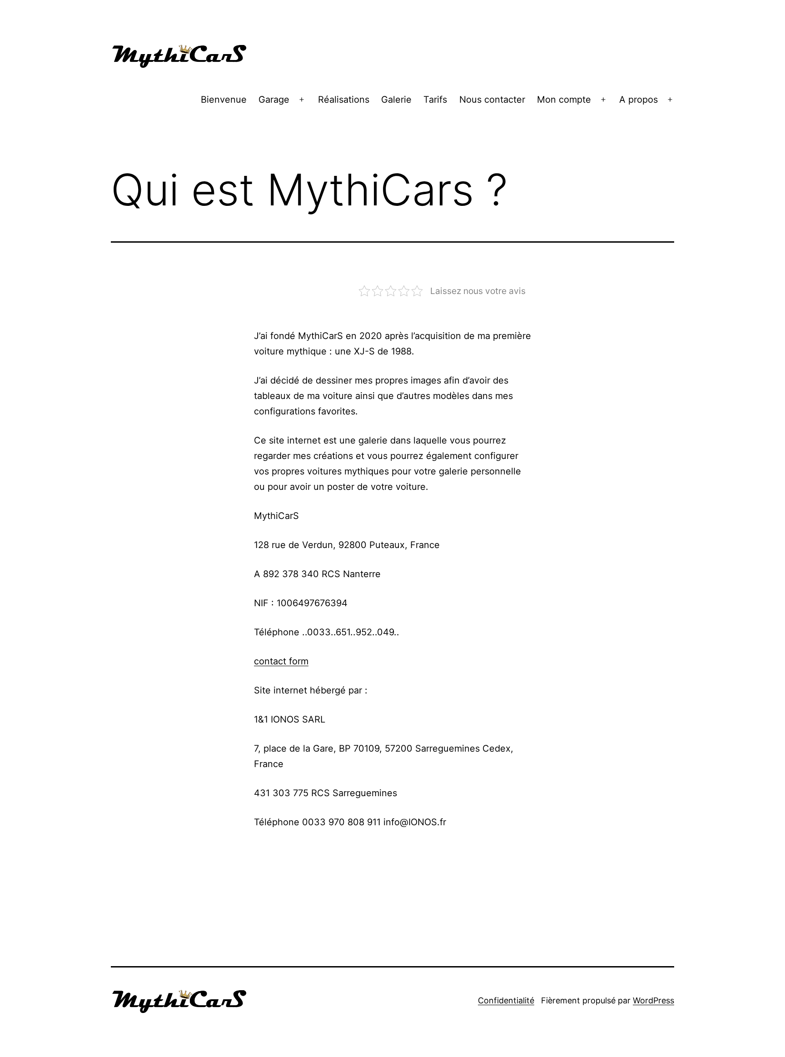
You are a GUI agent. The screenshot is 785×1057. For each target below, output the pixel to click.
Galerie (396, 99)
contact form (281, 661)
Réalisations (343, 99)
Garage (273, 99)
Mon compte (564, 99)
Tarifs (435, 99)
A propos (638, 99)
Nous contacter (492, 99)
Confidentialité (506, 1000)
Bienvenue (224, 99)
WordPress (653, 1000)
